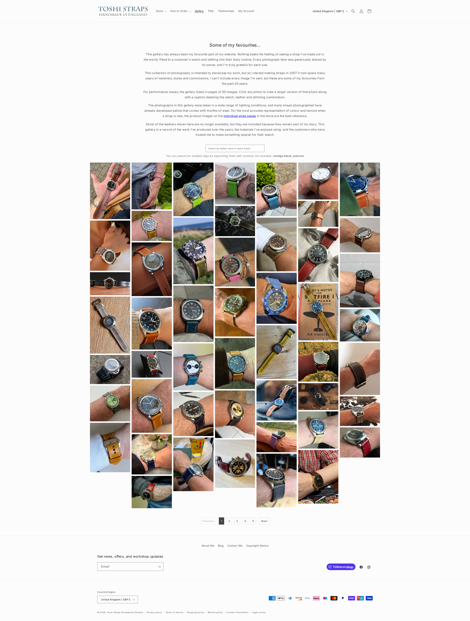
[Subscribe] (159, 566)
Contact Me (235, 545)
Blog (221, 545)
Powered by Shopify (132, 612)
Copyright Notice (257, 545)
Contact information (237, 612)
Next (264, 521)
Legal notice (258, 612)
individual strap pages (240, 116)
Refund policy (215, 612)
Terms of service (174, 612)
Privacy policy (154, 612)
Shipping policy (195, 612)
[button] (161, 11)
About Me (208, 545)
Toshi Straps (114, 612)
